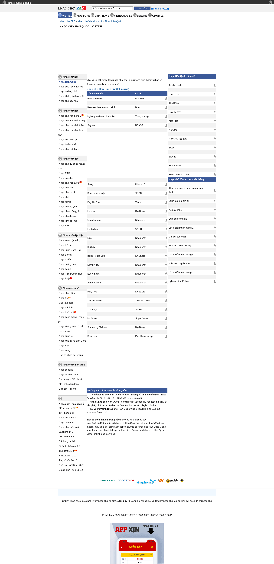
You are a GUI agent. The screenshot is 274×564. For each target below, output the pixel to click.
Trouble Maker (142, 300)
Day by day (93, 265)
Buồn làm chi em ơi (179, 201)
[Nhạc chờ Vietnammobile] (160, 480)
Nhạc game (65, 269)
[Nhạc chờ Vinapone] (146, 481)
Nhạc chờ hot (70, 110)
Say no (91, 125)
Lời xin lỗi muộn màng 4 (181, 254)
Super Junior (141, 318)
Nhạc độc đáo (66, 178)
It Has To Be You (96, 256)
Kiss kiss (92, 336)
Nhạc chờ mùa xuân (69, 427)
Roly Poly (92, 291)
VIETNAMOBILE (123, 15)
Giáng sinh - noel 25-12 (71, 469)
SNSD (138, 193)
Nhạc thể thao (66, 245)
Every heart (93, 273)
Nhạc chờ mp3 (71, 288)
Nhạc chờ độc (70, 158)
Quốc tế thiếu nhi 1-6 (69, 446)
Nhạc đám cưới (67, 422)
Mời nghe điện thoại (69, 384)
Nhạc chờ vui (66, 187)
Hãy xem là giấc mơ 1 (180, 263)
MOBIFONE (83, 15)
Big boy (91, 247)
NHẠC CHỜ (66, 8)
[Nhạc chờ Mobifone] (126, 480)
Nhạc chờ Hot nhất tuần (71, 125)
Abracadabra (94, 282)
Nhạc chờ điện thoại (74, 364)
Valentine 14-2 (66, 431)
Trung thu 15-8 (66, 450)
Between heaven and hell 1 (101, 107)
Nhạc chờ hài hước (69, 182)
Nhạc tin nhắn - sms (69, 374)
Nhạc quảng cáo (67, 264)
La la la (91, 211)
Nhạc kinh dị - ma (68, 220)
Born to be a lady (96, 193)
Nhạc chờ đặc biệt (73, 235)
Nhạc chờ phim (67, 293)
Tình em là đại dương (180, 245)
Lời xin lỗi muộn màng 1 (181, 228)
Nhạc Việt (64, 345)
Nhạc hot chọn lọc (68, 139)
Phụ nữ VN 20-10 (68, 460)
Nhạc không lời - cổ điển (71, 326)
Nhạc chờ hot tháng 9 (70, 115)
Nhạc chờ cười (67, 192)
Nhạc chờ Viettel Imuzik (90, 21)
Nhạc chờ (140, 184)
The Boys (92, 309)
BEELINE (142, 15)
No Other (92, 318)
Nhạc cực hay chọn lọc (71, 86)
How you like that (96, 98)
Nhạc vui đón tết (67, 417)
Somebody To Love (97, 327)
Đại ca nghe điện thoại (70, 379)
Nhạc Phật (64, 278)
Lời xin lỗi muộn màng (180, 272)
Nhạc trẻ (63, 298)
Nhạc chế (64, 197)
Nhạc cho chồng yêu (69, 211)
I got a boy (92, 229)
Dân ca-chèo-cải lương (71, 355)
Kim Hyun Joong (144, 336)
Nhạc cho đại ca (67, 216)
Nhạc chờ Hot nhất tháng (72, 120)
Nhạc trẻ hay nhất (68, 91)
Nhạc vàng (64, 350)
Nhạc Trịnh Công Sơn (70, 250)
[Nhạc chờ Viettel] (108, 480)
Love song (64, 331)
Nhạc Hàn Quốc (113, 21)
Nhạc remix (65, 201)
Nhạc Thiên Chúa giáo (70, 273)
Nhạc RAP (64, 173)
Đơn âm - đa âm (67, 388)
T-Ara (138, 202)
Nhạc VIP (64, 225)
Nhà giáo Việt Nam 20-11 (72, 465)
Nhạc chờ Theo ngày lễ (71, 404)
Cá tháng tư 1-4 (67, 441)
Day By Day (93, 202)
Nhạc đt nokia (66, 369)
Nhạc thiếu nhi (66, 312)
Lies (89, 238)
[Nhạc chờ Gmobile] (171, 481)
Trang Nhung (142, 116)
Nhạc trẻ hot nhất (68, 144)
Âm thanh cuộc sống (69, 240)
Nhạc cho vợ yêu (68, 206)
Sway (90, 184)
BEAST (139, 125)
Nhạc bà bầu (65, 259)
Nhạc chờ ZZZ (67, 21)
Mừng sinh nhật (67, 408)
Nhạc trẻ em (65, 254)
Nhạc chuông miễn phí (19, 2)
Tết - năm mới (66, 412)
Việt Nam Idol (66, 302)
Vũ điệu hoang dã (178, 219)
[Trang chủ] (4, 2)
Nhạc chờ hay (70, 76)
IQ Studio (140, 256)
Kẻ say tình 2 (175, 210)
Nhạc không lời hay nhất (71, 96)
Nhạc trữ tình (65, 307)
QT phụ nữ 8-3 (66, 436)
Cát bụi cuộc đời (177, 236)
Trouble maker (94, 300)
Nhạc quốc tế (66, 336)
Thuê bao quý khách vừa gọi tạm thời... (186, 190)
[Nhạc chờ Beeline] (182, 480)
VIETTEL (67, 15)
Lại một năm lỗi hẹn (179, 281)
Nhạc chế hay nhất (68, 100)
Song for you (94, 220)
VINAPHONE (102, 15)
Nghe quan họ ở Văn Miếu (100, 116)
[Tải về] (166, 98)
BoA (137, 107)
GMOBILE (157, 15)
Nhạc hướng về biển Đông (72, 340)
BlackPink (140, 98)
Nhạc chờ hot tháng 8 (70, 149)
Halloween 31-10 (67, 455)
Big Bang (140, 211)
